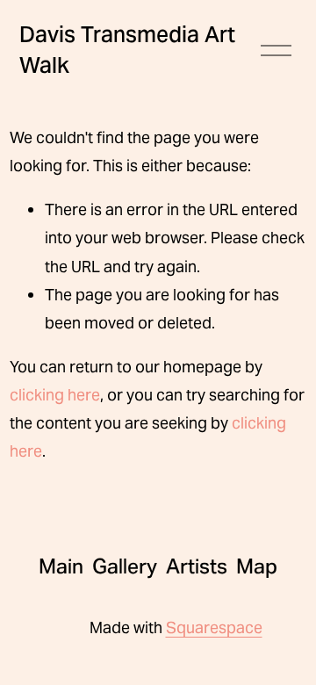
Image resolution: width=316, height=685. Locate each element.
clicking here (55, 395)
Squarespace (214, 627)
